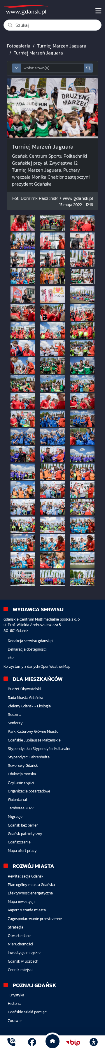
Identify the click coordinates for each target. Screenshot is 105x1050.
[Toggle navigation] (98, 11)
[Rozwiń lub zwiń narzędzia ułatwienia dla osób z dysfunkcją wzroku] (93, 1042)
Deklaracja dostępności (27, 649)
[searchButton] (88, 68)
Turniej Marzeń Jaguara (61, 45)
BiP (11, 658)
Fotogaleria (18, 45)
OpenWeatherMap (55, 666)
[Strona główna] (11, 1042)
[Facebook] (32, 1042)
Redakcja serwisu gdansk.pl (30, 641)
